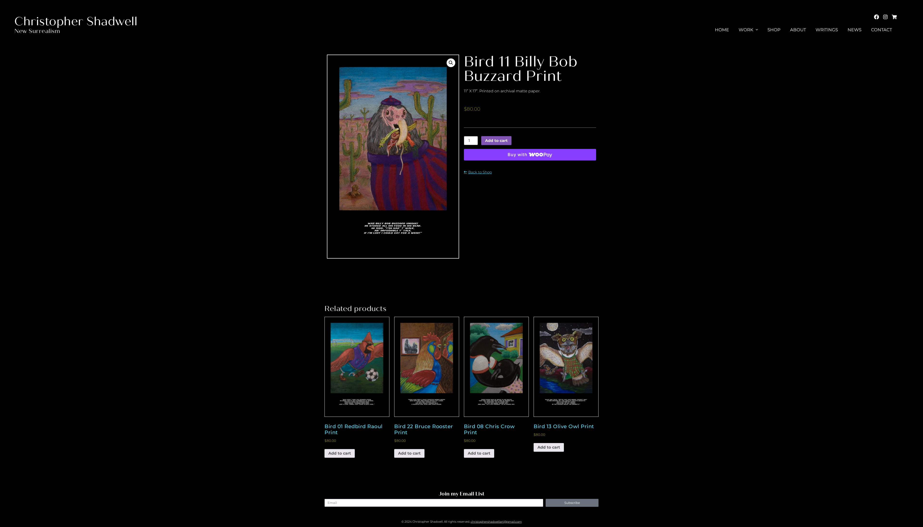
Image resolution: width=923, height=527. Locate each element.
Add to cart (496, 140)
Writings (827, 29)
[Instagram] (885, 16)
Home (722, 29)
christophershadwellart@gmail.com (496, 521)
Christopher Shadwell (75, 21)
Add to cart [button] (339, 453)
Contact (881, 29)
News (854, 29)
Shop (773, 29)
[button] (451, 62)
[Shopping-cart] (894, 16)
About (798, 29)
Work (746, 29)
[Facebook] (876, 16)
